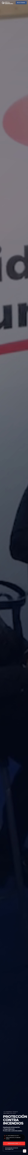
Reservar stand (13, 1143)
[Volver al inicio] (24, 1151)
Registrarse (21, 2)
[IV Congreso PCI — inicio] (7, 2)
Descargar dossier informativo (11, 1148)
